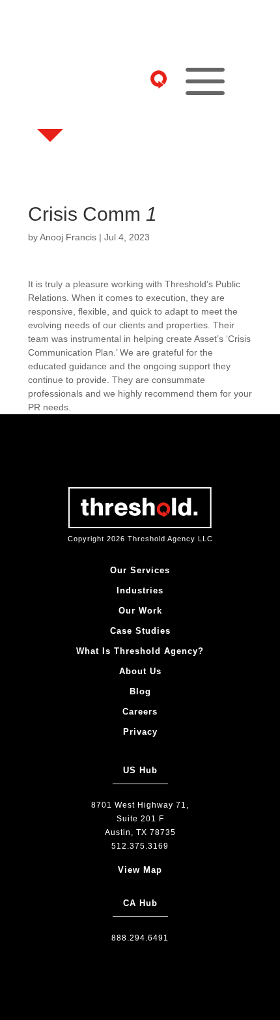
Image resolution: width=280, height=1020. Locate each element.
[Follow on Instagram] (54, 49)
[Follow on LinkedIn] (54, 112)
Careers (140, 711)
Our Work (140, 611)
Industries (140, 590)
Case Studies (140, 631)
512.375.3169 (140, 846)
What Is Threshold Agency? (140, 651)
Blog (140, 691)
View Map (140, 870)
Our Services (140, 570)
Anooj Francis (68, 237)
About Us (140, 671)
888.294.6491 (140, 937)
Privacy (140, 732)
